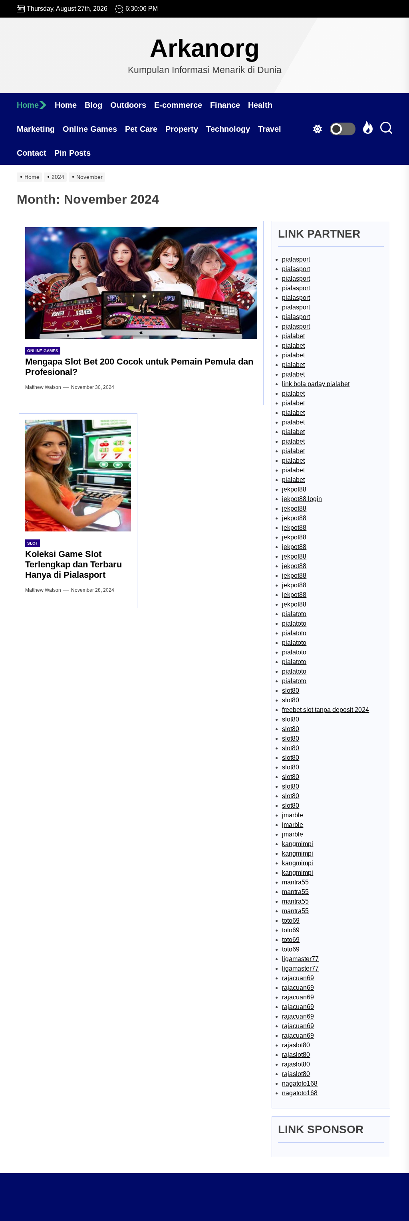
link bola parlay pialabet (315, 384)
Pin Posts (72, 153)
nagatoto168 (300, 1083)
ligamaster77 (300, 958)
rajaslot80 (296, 1045)
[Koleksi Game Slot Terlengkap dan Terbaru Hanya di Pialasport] (78, 475)
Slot (32, 543)
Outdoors (128, 105)
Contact (31, 153)
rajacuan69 (298, 978)
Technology (228, 129)
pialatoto (294, 613)
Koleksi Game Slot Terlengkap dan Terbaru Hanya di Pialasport (73, 564)
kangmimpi (297, 843)
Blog (93, 105)
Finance (225, 105)
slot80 (290, 690)
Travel (269, 129)
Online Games (90, 129)
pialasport (296, 259)
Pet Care (141, 129)
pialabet (293, 336)
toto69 (291, 920)
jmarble (292, 815)
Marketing (36, 129)
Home (28, 105)
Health (260, 105)
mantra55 (295, 882)
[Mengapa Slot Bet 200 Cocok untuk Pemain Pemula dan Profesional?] (141, 283)
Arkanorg (205, 48)
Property (181, 129)
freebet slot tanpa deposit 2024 (325, 709)
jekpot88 (294, 489)
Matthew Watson (43, 387)
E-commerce (178, 105)
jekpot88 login (302, 499)
